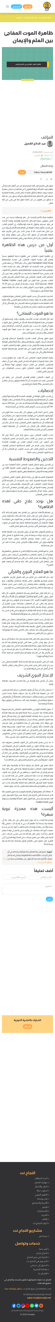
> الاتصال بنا (43, 1273)
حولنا (42, 1310)
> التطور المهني (42, 1194)
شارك (21, 172)
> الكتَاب (45, 1219)
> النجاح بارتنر (42, 1253)
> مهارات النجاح (42, 1182)
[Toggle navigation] (7, 6)
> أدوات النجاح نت (41, 1223)
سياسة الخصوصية (31, 1310)
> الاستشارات (43, 1211)
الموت (37, 155)
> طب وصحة (43, 1198)
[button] (27, 211)
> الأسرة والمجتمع (40, 1203)
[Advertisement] (27, 107)
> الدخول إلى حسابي (39, 1265)
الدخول (27, 6)
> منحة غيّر (44, 1236)
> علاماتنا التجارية (41, 1269)
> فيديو (45, 1207)
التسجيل (16, 6)
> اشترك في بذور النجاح (38, 1257)
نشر (49, 899)
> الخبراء (45, 1215)
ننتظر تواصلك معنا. (13, 1288)
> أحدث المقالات (42, 1178)
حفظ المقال (45, 158)
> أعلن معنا (44, 1249)
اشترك (27, 1026)
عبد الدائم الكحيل (35, 143)
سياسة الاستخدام (17, 1310)
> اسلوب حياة (43, 1190)
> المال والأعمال (42, 1186)
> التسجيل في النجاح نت (38, 1261)
